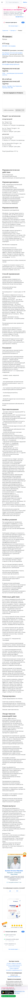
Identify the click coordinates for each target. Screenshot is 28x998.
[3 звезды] (17, 925)
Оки (3, 53)
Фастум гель (5, 54)
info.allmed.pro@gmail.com (14, 976)
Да (10, 891)
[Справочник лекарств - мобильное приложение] (14, 159)
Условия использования (14, 966)
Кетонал (12, 53)
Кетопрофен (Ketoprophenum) (10, 64)
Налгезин (5, 87)
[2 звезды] (15, 925)
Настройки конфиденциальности (14, 970)
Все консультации (13, 26)
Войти (25, 2)
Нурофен (9, 86)
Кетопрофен (18, 53)
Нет (17, 891)
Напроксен (18, 86)
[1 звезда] (12, 925)
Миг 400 (10, 87)
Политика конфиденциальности (14, 965)
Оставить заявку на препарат (14, 963)
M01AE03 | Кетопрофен (9, 46)
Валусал (7, 53)
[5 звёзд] (21, 925)
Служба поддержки (14, 968)
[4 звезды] (19, 925)
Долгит (4, 86)
